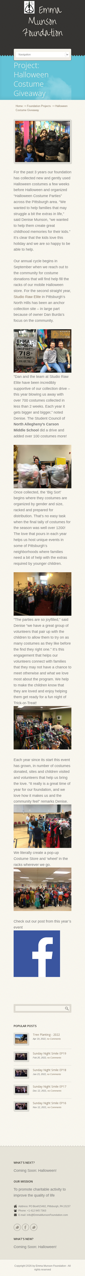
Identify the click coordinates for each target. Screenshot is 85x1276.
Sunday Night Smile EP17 (49, 1086)
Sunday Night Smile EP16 (49, 1103)
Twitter (17, 1227)
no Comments (54, 1039)
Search (67, 1008)
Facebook (25, 1227)
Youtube (33, 1227)
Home (19, 106)
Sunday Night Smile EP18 (49, 1070)
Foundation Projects (39, 106)
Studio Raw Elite (27, 297)
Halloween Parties (42, 956)
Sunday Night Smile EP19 (49, 1053)
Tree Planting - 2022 (46, 1035)
